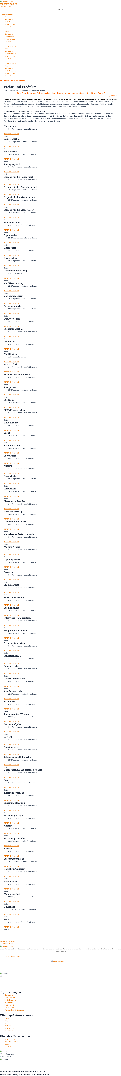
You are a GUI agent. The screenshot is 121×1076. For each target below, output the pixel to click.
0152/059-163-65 (8, 4)
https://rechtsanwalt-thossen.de (50, 935)
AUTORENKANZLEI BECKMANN (13, 81)
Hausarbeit (9, 19)
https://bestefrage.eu (71, 937)
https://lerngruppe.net (72, 939)
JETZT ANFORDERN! (11, 372)
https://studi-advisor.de (54, 937)
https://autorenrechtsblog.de (15, 932)
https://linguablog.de (96, 933)
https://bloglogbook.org (85, 932)
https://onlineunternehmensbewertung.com (21, 935)
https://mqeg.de (110, 933)
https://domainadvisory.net (14, 933)
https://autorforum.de (34, 932)
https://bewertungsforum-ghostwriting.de (96, 937)
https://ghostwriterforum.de (51, 933)
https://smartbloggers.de (13, 937)
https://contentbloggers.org (104, 932)
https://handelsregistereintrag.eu (74, 933)
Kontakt (8, 27)
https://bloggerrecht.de (66, 932)
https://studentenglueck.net (34, 937)
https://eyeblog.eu (32, 933)
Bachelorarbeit (10, 22)
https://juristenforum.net (54, 939)
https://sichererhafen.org (96, 935)
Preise (7, 17)
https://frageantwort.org (13, 939)
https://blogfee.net (50, 932)
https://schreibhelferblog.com (74, 935)
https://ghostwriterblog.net (33, 939)
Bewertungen (10, 24)
